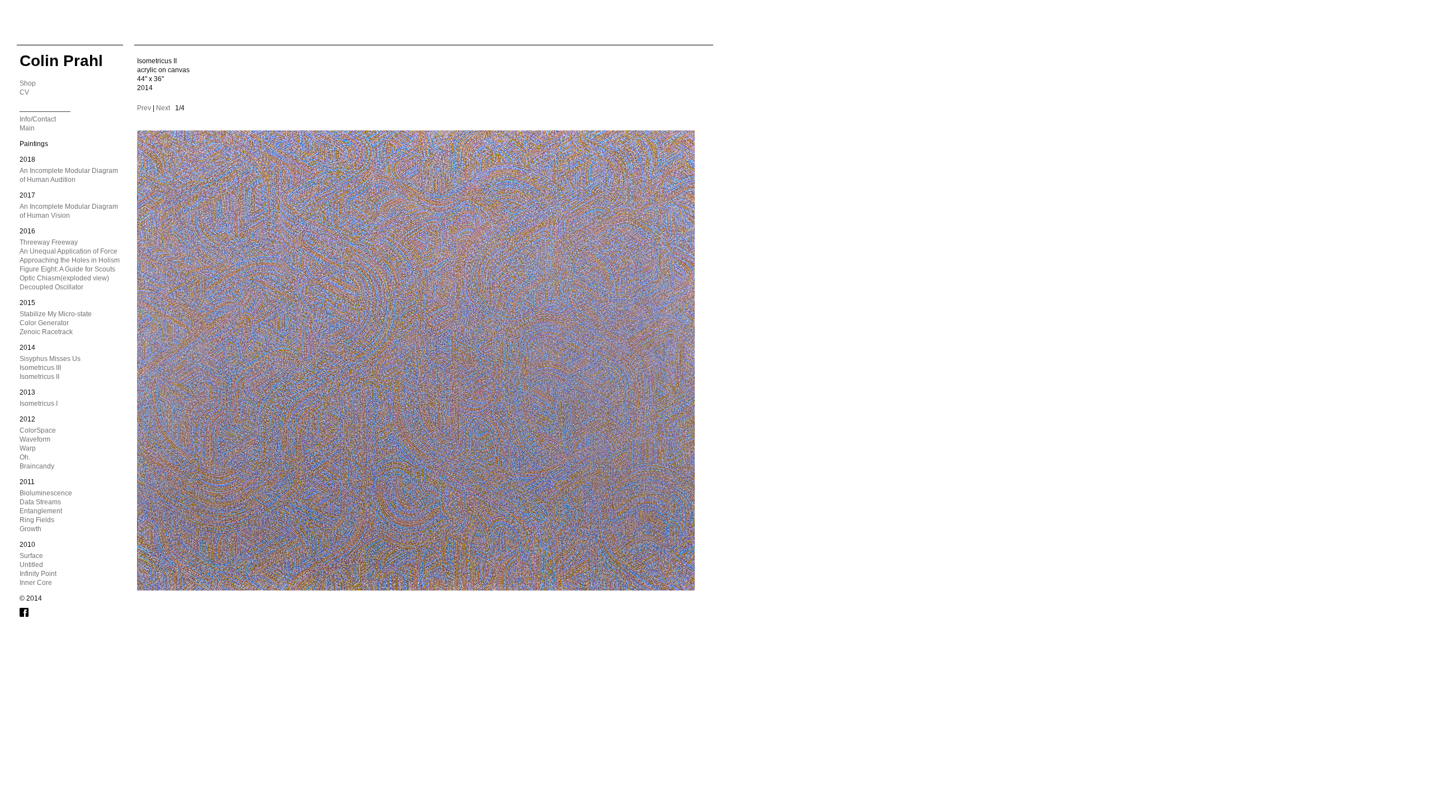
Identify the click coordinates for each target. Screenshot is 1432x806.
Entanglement (41, 511)
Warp (28, 448)
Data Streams (40, 502)
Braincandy (37, 466)
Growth (30, 529)
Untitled (31, 565)
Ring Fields (37, 520)
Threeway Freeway (49, 242)
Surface (31, 556)
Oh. (25, 457)
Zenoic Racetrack (46, 332)
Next (163, 108)
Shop (28, 83)
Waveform (35, 439)
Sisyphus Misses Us (50, 359)
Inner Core (36, 583)
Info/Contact (38, 119)
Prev (144, 108)
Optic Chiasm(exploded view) (64, 278)
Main (27, 128)
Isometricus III (40, 368)
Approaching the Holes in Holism (70, 260)
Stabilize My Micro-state (56, 314)
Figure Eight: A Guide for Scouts (67, 269)
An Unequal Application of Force (68, 251)
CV (24, 92)
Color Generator (44, 323)
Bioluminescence (46, 493)
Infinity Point (38, 574)
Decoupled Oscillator (51, 287)
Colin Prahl (61, 60)
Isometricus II (39, 377)
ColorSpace (38, 430)
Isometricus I (39, 403)
